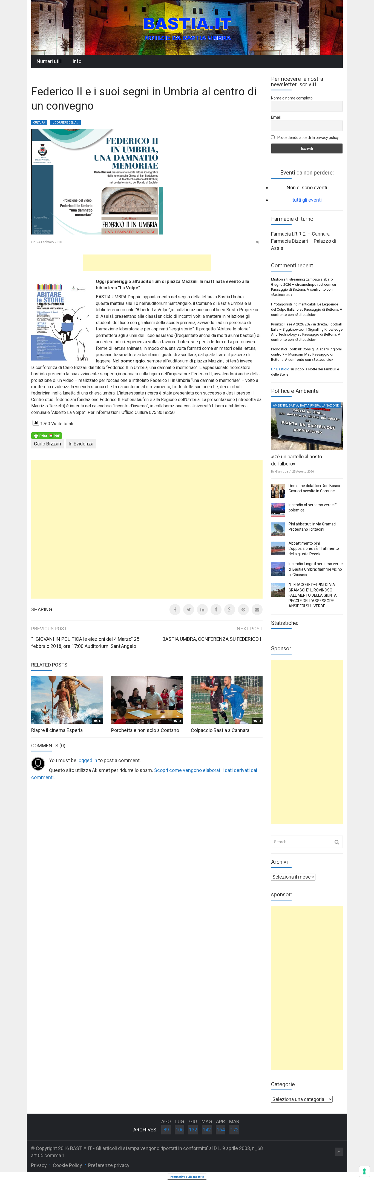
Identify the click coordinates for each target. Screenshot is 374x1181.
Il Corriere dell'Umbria (66, 122)
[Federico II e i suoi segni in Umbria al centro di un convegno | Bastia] (187, 27)
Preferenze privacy (109, 1165)
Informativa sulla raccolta (187, 1176)
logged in (87, 760)
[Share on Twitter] (188, 609)
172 (234, 1130)
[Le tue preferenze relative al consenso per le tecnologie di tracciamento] (364, 1171)
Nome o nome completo (292, 98)
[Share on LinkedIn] (202, 609)
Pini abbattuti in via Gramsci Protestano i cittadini (312, 527)
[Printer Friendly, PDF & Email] (46, 435)
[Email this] (257, 609)
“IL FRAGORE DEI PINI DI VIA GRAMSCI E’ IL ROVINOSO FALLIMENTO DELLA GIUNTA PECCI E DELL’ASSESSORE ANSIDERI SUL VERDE (313, 595)
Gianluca (281, 471)
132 (193, 1130)
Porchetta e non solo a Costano (145, 730)
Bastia (293, 405)
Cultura (39, 122)
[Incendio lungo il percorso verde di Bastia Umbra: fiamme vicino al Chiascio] (278, 569)
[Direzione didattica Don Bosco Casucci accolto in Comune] (278, 491)
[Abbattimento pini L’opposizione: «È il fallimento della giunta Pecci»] (278, 548)
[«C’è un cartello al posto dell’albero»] (307, 426)
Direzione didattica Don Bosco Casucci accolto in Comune (314, 488)
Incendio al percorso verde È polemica (313, 508)
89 (166, 1130)
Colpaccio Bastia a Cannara (220, 730)
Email (276, 117)
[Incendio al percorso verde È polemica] (278, 510)
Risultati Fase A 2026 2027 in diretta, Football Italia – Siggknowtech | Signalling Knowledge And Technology (307, 329)
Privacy (39, 1165)
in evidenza (80, 444)
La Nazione (330, 405)
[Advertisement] (147, 262)
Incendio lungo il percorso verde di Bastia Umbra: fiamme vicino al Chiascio (316, 569)
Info (77, 61)
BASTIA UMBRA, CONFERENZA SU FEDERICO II (212, 639)
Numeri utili (49, 61)
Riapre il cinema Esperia (57, 730)
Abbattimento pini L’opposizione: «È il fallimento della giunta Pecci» (314, 548)
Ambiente (280, 405)
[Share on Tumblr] (216, 609)
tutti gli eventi (307, 200)
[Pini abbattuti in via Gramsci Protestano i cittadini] (278, 529)
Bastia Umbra (310, 405)
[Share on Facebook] (174, 609)
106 (180, 1130)
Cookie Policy (67, 1165)
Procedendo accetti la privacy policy (308, 137)
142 (207, 1130)
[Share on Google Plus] (229, 609)
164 (221, 1130)
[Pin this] (243, 609)
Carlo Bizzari (47, 444)
